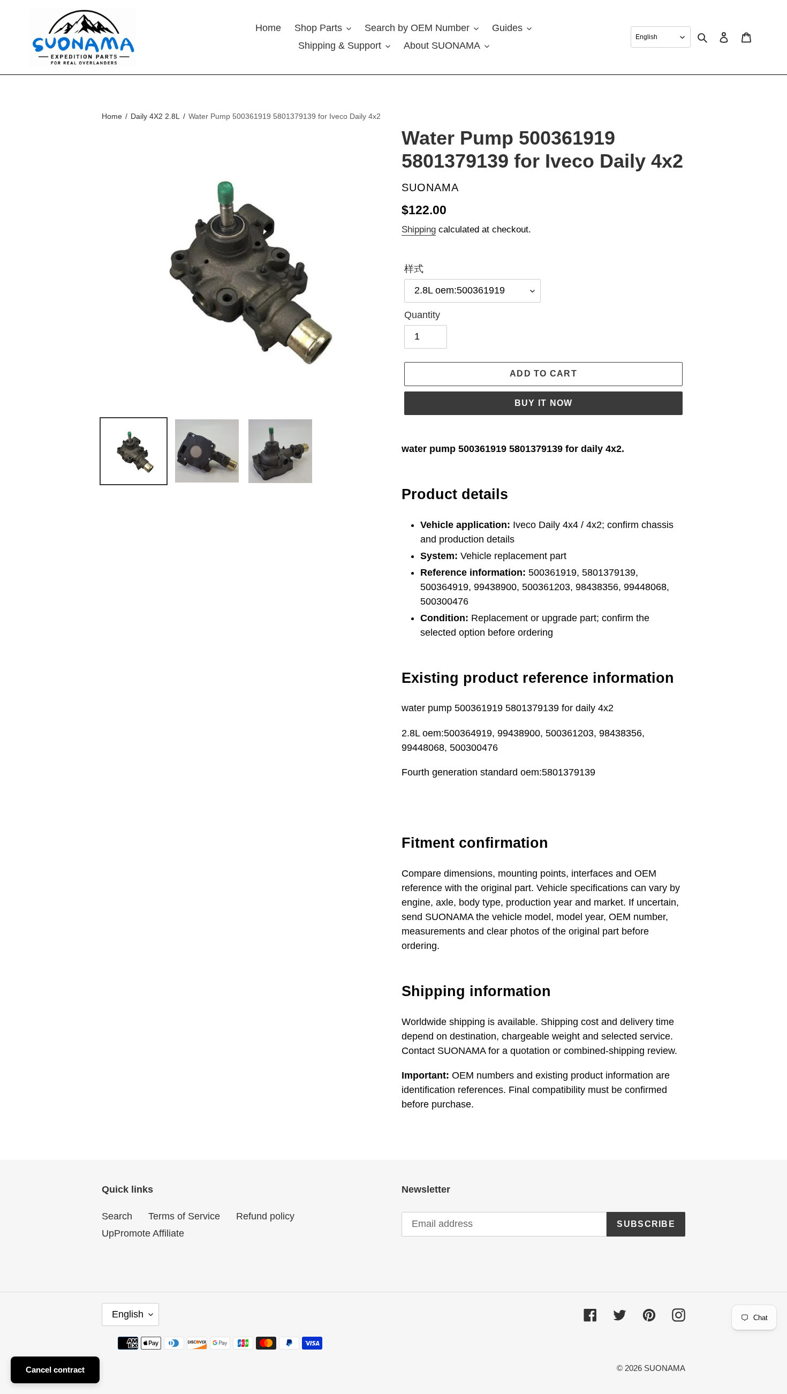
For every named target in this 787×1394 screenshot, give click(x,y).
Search (117, 1216)
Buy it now (543, 403)
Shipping (419, 229)
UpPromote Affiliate (143, 1233)
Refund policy (265, 1216)
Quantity (422, 315)
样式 (413, 268)
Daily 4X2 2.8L (155, 116)
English (127, 1314)
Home (112, 116)
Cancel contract (55, 1369)
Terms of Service (184, 1216)
